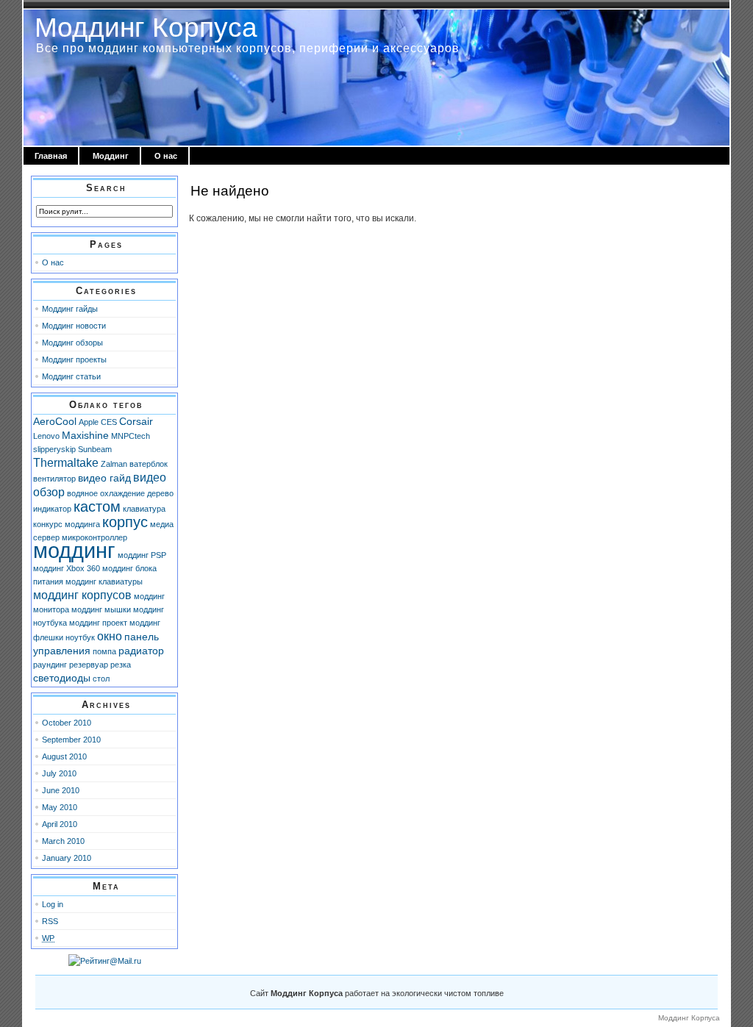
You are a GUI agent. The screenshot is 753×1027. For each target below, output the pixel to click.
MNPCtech (130, 436)
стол (101, 678)
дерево (160, 493)
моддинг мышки (101, 609)
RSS (50, 921)
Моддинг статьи (71, 376)
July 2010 (59, 773)
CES (109, 422)
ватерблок (148, 463)
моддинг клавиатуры (104, 581)
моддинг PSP (142, 555)
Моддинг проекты (74, 359)
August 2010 (64, 756)
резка (120, 664)
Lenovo (46, 436)
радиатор (141, 650)
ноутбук (80, 637)
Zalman (114, 463)
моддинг (74, 550)
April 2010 (59, 824)
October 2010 (66, 722)
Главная (51, 155)
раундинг (50, 664)
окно (109, 636)
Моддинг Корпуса (146, 27)
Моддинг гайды (70, 308)
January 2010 (66, 858)
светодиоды (61, 678)
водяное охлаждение (106, 493)
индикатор (52, 508)
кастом (97, 506)
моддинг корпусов (82, 594)
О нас (165, 155)
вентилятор (54, 478)
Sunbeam (95, 449)
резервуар (88, 664)
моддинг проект (98, 622)
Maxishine (85, 435)
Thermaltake (66, 462)
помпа (104, 651)
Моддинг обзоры (72, 342)
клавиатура (144, 508)
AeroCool (54, 421)
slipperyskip (54, 449)
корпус (125, 522)
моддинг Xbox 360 (66, 568)
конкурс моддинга (66, 524)
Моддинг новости (74, 325)
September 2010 (71, 739)
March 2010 (63, 841)
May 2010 (59, 807)
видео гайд (104, 478)
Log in (52, 904)
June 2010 (60, 790)
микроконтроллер (94, 537)
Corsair (136, 421)
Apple (89, 422)
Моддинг (111, 155)
